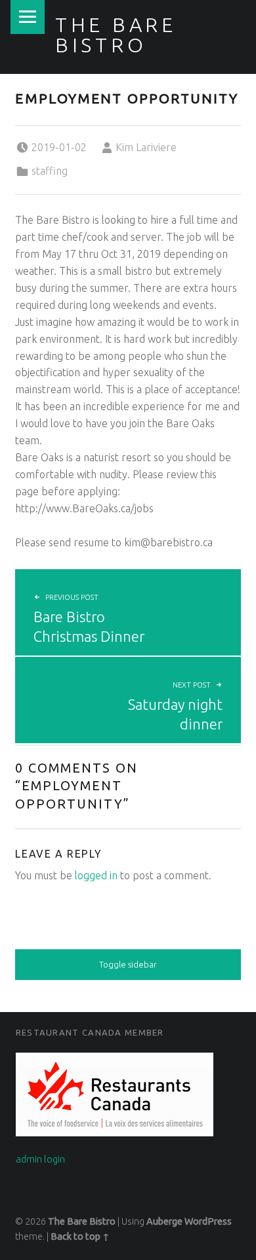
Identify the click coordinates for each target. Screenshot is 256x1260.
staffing (50, 171)
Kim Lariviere (146, 147)
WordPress (208, 1221)
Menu (28, 17)
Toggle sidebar (128, 964)
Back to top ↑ (80, 1236)
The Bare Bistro (116, 35)
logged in (96, 875)
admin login (40, 1159)
